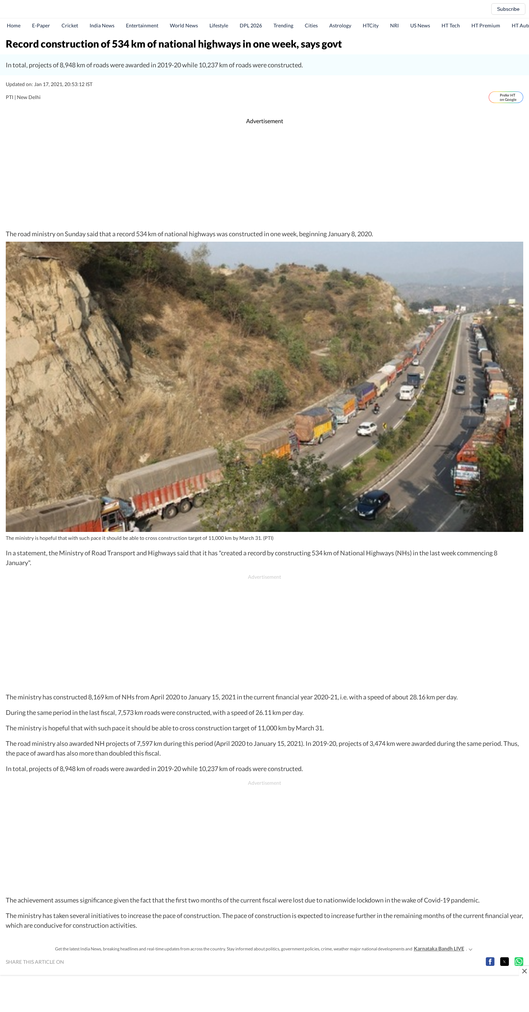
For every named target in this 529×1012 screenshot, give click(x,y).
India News (102, 25)
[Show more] (470, 948)
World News (184, 25)
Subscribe (508, 9)
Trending (283, 25)
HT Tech (451, 25)
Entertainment (142, 25)
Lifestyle (218, 25)
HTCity (371, 25)
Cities (311, 25)
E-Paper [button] (41, 25)
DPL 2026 (251, 25)
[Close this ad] (524, 971)
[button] (490, 961)
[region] (264, 177)
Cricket (70, 25)
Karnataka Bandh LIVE (439, 948)
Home (14, 25)
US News (420, 25)
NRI (394, 25)
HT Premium (485, 25)
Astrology (340, 25)
